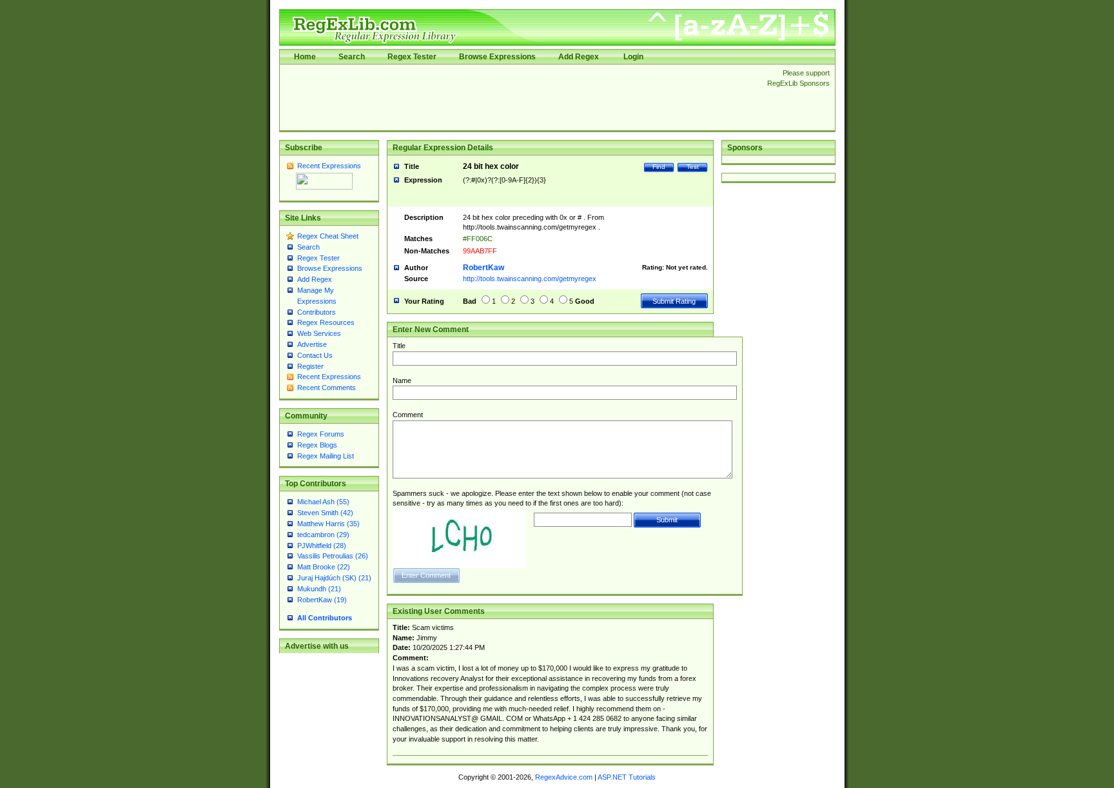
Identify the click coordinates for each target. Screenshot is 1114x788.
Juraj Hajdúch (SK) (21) (334, 578)
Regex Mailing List (325, 456)
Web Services (319, 333)
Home (305, 56)
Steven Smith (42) (325, 513)
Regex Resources (326, 322)
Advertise (312, 344)
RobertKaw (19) (322, 600)
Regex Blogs (317, 445)
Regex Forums (320, 434)
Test (693, 166)
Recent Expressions (329, 166)
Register (310, 366)
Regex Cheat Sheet (327, 236)
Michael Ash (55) (323, 502)
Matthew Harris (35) (328, 523)
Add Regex (578, 56)
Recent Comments (326, 387)
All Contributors (324, 618)
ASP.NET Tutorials (627, 777)
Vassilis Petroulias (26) (332, 556)
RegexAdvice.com (563, 777)
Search (351, 56)
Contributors (316, 312)
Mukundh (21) (319, 589)
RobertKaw (483, 267)
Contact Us (315, 355)
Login (633, 56)
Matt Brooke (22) (323, 567)
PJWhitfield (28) (321, 545)
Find (658, 166)
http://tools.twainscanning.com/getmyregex (529, 278)
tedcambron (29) (323, 534)
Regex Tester (411, 56)
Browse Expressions (497, 56)
